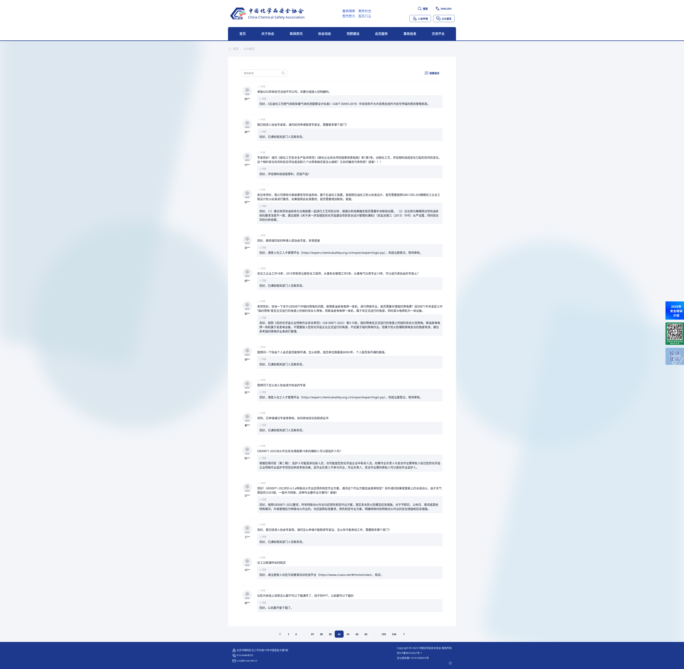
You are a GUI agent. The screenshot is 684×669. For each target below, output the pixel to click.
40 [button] (339, 634)
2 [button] (296, 634)
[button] (280, 634)
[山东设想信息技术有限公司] (450, 663)
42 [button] (357, 634)
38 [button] (321, 634)
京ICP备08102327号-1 (409, 653)
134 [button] (394, 634)
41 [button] (348, 634)
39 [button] (330, 634)
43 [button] (365, 634)
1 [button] (288, 634)
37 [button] (312, 634)
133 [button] (384, 634)
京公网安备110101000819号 (413, 658)
